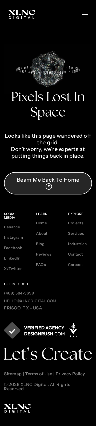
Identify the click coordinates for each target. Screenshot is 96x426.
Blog (40, 243)
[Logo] (21, 14)
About (41, 233)
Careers (75, 264)
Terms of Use (38, 374)
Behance (12, 227)
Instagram (13, 237)
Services (76, 233)
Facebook (13, 247)
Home (41, 223)
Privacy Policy (70, 374)
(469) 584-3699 (19, 293)
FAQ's (41, 264)
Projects (75, 223)
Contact (75, 254)
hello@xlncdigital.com (30, 300)
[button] (88, 11)
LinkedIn (12, 258)
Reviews (43, 254)
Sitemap (13, 374)
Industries (77, 243)
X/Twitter (13, 268)
